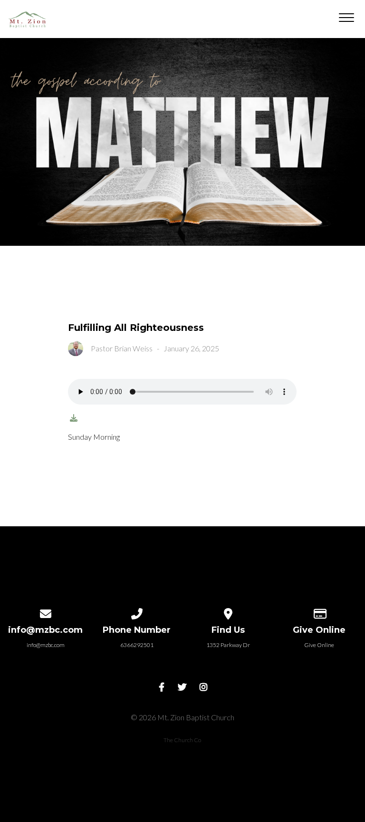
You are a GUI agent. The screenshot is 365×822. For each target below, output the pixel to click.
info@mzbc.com (46, 644)
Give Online (319, 644)
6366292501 (137, 644)
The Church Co (182, 740)
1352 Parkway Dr (228, 644)
